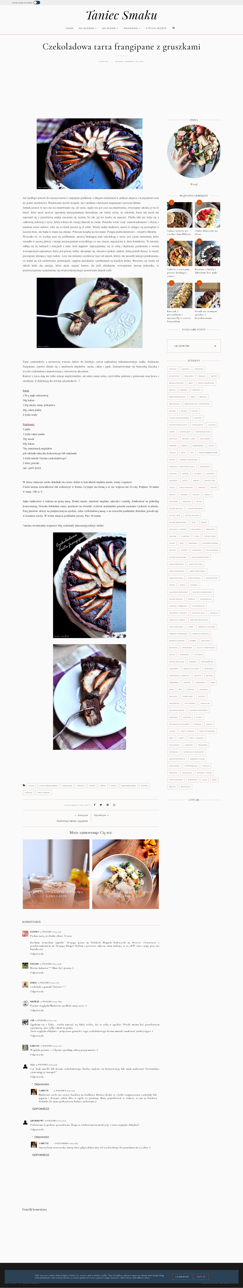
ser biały (203, 689)
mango (184, 550)
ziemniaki (192, 780)
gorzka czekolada (189, 460)
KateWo (34, 932)
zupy (214, 780)
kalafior (173, 501)
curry (172, 432)
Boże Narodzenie (177, 397)
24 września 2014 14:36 (46, 1065)
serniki (201, 696)
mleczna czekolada (202, 592)
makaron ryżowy (210, 543)
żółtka (172, 786)
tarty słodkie (43, 792)
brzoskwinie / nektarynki (197, 404)
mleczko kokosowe (178, 592)
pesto (172, 654)
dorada (173, 445)
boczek (184, 390)
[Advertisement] (121, 94)
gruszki (80, 785)
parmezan (187, 647)
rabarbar (174, 682)
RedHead (34, 1001)
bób (192, 397)
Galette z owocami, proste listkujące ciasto (178, 273)
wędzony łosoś (197, 759)
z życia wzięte (156, 28)
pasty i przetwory (206, 647)
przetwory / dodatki (179, 675)
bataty (214, 376)
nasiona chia (198, 613)
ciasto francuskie (178, 425)
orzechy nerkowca (178, 634)
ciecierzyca (197, 425)
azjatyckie (174, 376)
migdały (144, 785)
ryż (180, 689)
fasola (172, 452)
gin (32, 1020)
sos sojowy (189, 703)
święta (198, 724)
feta (183, 452)
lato (197, 536)
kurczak (186, 536)
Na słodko (87, 28)
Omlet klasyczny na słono (206, 232)
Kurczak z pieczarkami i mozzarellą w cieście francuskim (179, 316)
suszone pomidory (198, 710)
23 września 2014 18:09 (51, 1001)
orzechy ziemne (177, 641)
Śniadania (131, 28)
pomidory (173, 668)
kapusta (187, 501)
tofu (171, 738)
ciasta (31, 785)
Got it (201, 1277)
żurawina (185, 786)
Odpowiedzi (41, 1084)
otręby (193, 641)
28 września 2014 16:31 (55, 1121)
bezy (191, 383)
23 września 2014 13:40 (50, 932)
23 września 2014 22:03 (45, 1020)
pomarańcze (207, 662)
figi (192, 452)
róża (213, 682)
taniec (172, 731)
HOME (70, 28)
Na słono (109, 28)
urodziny (173, 752)
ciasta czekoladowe (48, 785)
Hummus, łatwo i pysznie (72, 821)
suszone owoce (176, 710)
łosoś (172, 543)
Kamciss (35, 1046)
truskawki (174, 745)
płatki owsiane (176, 662)
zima (204, 780)
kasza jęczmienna (178, 522)
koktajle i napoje (177, 529)
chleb (184, 411)
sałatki (190, 689)
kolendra (196, 529)
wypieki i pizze (204, 773)
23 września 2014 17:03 (48, 983)
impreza (173, 480)
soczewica (174, 703)
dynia (211, 445)
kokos (204, 522)
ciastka (197, 418)
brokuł (203, 397)
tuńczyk (189, 745)
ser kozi (173, 696)
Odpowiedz (37, 953)
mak (182, 543)
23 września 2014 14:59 (50, 964)
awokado (199, 369)
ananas (173, 369)
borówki (197, 390)
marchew (196, 550)
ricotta (187, 682)
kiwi (194, 522)
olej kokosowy (176, 627)
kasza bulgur (176, 508)
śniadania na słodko (179, 724)
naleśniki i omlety (178, 613)
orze (191, 627)
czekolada (67, 785)
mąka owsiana (176, 578)
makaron (193, 543)
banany (202, 376)
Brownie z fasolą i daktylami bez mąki (206, 271)
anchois (185, 369)
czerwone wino (202, 432)
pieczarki (184, 654)
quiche (197, 675)
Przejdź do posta (56, 904)
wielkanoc (174, 766)
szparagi (173, 717)
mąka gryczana (176, 564)
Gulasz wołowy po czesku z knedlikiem (178, 232)
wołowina (187, 773)
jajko (171, 487)
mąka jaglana (195, 564)
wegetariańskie (177, 759)
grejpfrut (205, 466)
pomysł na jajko (191, 668)
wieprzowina (191, 766)
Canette (44, 1090)
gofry (172, 460)
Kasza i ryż (174, 515)
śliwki (199, 717)
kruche (172, 536)
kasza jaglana (192, 515)
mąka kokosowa (176, 571)
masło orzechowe (200, 557)
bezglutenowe (176, 383)
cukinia (212, 425)
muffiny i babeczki (178, 606)
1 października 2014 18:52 (66, 1143)
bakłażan (189, 376)
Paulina (34, 964)
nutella (28, 792)
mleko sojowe (176, 599)
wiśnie (206, 766)
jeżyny (103, 785)
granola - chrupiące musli (182, 466)
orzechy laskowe (206, 627)
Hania (33, 983)
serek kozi (187, 696)
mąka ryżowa (194, 578)
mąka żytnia (211, 578)
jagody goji (209, 480)
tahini (209, 724)
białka (172, 390)
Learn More (182, 1277)
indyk (185, 480)
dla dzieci (205, 439)
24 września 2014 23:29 (64, 1090)
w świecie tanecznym (193, 752)
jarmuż (201, 487)
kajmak (196, 494)
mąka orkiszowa (128, 785)
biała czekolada (206, 383)
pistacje (198, 654)
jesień (92, 785)
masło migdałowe (177, 557)
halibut (198, 473)
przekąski (209, 668)
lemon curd (210, 536)
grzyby (185, 473)
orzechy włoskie (201, 634)
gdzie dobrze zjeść (208, 452)
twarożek (202, 745)
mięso (172, 585)
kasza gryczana (195, 508)
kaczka (184, 494)
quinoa (209, 675)
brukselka (174, 404)
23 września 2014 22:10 (51, 1046)
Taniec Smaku (121, 14)
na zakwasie (198, 606)
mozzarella (206, 599)
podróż (192, 662)
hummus (211, 473)
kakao (113, 785)
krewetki (210, 529)
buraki (172, 411)
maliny (172, 550)
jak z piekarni (186, 487)
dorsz (185, 445)
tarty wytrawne (207, 731)
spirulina (205, 703)
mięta (182, 585)
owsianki (205, 641)
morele (191, 599)
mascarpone (212, 550)
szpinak (187, 717)
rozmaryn (200, 682)
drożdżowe (198, 445)
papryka (173, 647)
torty (181, 738)
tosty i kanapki (196, 738)
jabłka (196, 480)
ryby (171, 689)
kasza (199, 501)
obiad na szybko (177, 620)
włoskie (173, 773)
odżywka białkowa (199, 620)
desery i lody (188, 439)
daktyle (173, 439)
